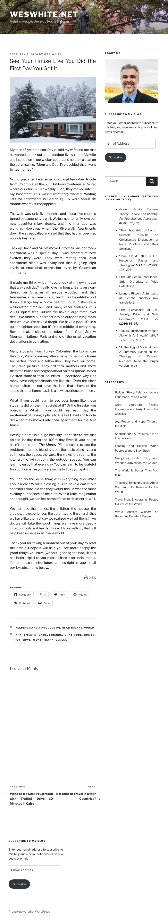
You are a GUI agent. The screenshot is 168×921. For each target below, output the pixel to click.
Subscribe (115, 157)
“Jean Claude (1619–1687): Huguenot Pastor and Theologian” (138, 260)
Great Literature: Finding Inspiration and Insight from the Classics (136, 409)
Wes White (53, 54)
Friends (55, 634)
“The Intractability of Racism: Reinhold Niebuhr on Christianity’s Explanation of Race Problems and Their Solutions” (138, 239)
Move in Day (32, 639)
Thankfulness (55, 639)
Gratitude (73, 634)
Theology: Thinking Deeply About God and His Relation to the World (136, 487)
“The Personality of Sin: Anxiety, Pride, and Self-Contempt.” (138, 314)
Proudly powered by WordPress (29, 911)
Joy (18, 639)
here (132, 365)
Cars (43, 634)
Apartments (26, 634)
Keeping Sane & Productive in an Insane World (55, 627)
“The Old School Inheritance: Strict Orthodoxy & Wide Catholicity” (138, 281)
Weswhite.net (44, 14)
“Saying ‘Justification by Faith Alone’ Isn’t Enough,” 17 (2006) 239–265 (138, 335)
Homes (89, 634)
